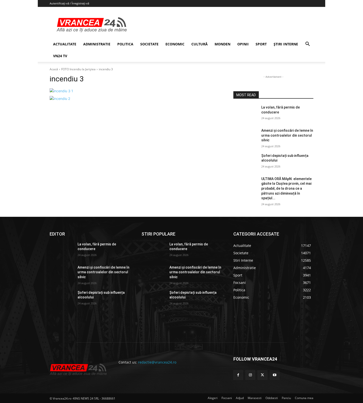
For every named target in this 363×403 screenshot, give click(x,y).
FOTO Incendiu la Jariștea (78, 69)
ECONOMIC (174, 44)
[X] (262, 375)
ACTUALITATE (64, 44)
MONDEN (222, 44)
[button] (307, 44)
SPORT (261, 44)
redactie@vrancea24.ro (157, 362)
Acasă (54, 69)
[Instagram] (250, 375)
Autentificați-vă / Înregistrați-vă (69, 3)
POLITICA (125, 44)
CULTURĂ (199, 44)
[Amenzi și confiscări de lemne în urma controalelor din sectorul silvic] (245, 136)
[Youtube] (275, 375)
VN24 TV (60, 56)
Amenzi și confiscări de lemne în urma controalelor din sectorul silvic (287, 135)
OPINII (243, 44)
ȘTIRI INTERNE (286, 44)
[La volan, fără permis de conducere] (245, 113)
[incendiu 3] (136, 90)
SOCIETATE (149, 44)
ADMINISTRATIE (96, 44)
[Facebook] (238, 375)
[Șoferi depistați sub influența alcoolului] (245, 161)
